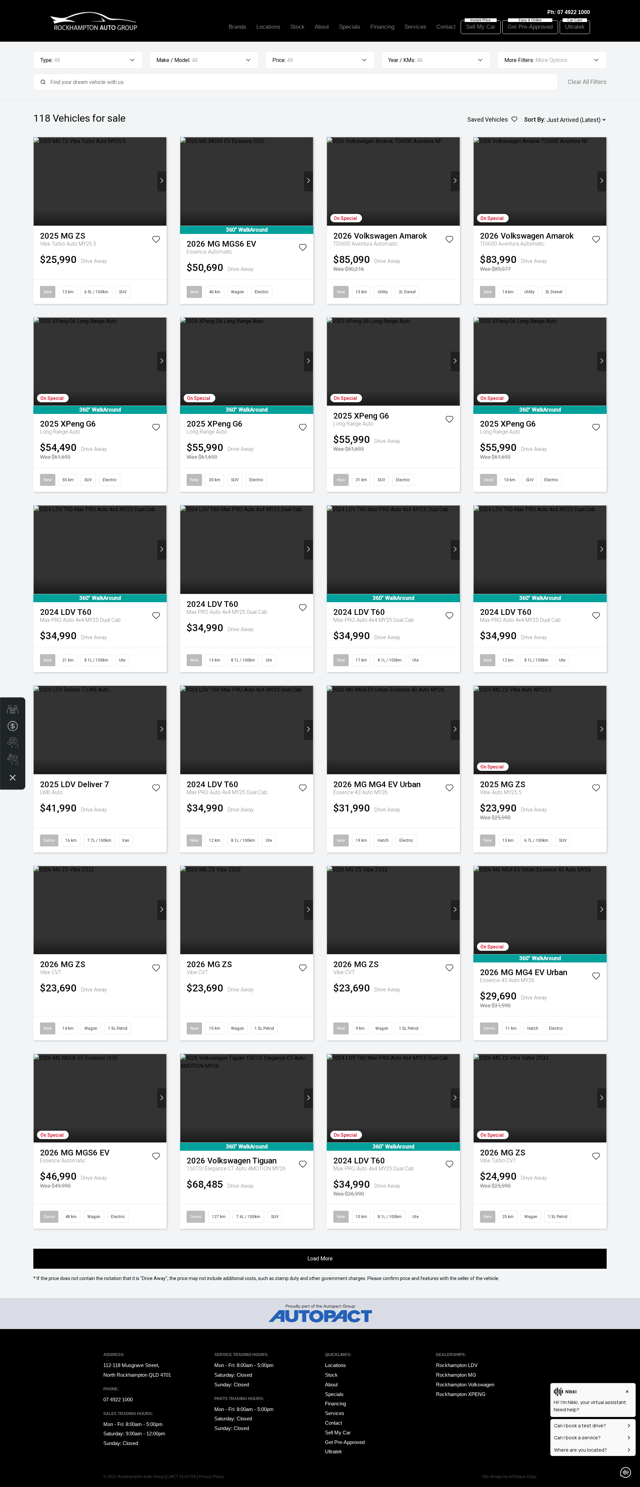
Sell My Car (480, 27)
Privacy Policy (211, 1476)
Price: (279, 60)
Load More (320, 1258)
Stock (297, 27)
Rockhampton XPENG (461, 1394)
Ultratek (575, 27)
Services (415, 27)
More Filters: (519, 60)
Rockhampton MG (456, 1375)
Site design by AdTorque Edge (509, 1476)
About (322, 27)
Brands (237, 27)
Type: (46, 60)
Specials (349, 27)
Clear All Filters (587, 82)
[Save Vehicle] (156, 240)
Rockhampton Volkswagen (465, 1384)
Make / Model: (173, 60)
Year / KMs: (401, 60)
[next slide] (161, 181)
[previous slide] (38, 181)
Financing (382, 27)
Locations (268, 27)
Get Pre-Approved (530, 27)
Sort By (534, 119)
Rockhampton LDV (457, 1365)
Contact (446, 27)
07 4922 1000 (573, 12)
